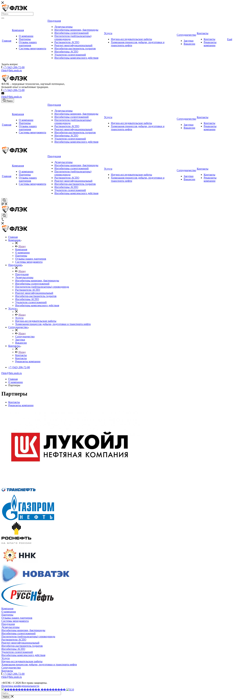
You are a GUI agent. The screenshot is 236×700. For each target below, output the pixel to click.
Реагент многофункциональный (73, 45)
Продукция (54, 20)
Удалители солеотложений (70, 54)
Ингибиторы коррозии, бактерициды (76, 29)
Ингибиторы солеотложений (71, 32)
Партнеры (25, 39)
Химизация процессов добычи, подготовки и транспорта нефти (39, 664)
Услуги (108, 33)
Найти (6, 697)
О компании (26, 36)
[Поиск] (2, 18)
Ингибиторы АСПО (66, 51)
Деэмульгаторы (63, 26)
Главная (6, 40)
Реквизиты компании (210, 44)
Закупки (188, 40)
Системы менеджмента (32, 48)
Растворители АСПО (66, 42)
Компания (18, 30)
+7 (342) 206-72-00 (14, 67)
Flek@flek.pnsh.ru (11, 70)
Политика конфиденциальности (20, 685)
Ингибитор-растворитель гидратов (75, 48)
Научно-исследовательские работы (131, 39)
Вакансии (189, 43)
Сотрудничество (186, 34)
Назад (22, 246)
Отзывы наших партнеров (28, 44)
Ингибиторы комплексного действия (76, 57)
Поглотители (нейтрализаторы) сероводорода (28, 636)
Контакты (202, 33)
